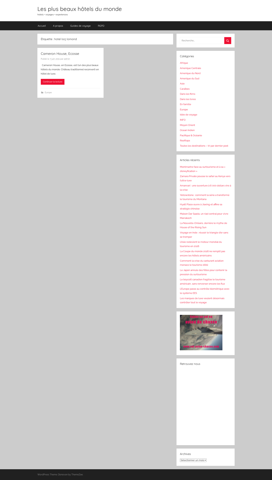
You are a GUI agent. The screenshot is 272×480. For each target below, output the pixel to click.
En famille (185, 104)
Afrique (184, 62)
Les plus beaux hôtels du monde (79, 8)
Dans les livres (188, 99)
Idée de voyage (188, 114)
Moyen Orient (187, 125)
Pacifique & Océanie (191, 135)
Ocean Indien (187, 130)
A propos (58, 25)
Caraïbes (185, 88)
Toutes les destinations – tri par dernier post (204, 145)
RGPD (101, 25)
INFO (183, 119)
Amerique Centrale (190, 68)
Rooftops (185, 140)
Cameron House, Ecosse (60, 53)
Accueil (42, 25)
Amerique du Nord (190, 73)
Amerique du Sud (189, 78)
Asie (182, 83)
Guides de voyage (80, 25)
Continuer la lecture (52, 81)
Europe (48, 92)
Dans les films (187, 93)
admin (67, 59)
